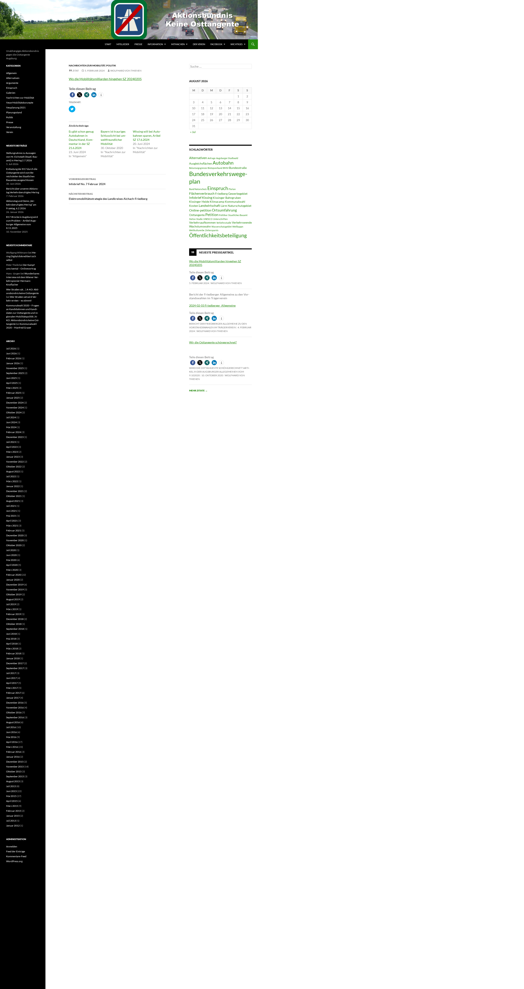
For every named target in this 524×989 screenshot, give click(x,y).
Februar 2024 (13, 432)
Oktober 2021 (13, 496)
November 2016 (15, 707)
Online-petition (200, 210)
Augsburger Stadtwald (227, 158)
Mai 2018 (11, 638)
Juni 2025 (11, 378)
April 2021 (12, 520)
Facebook (216, 44)
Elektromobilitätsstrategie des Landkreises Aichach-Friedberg (108, 196)
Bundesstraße (238, 167)
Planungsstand (14, 112)
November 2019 (15, 589)
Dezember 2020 (15, 535)
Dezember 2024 (15, 402)
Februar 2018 (13, 653)
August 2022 (13, 471)
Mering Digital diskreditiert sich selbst (21, 256)
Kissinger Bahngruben (227, 197)
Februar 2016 (13, 751)
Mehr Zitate (198, 390)
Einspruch (217, 188)
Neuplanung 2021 (16, 107)
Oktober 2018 (13, 623)
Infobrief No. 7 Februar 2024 (87, 181)
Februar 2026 (13, 358)
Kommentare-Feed (16, 856)
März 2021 (12, 525)
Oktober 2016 (13, 712)
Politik (111, 65)
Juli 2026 (11, 348)
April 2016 (12, 741)
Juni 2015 (11, 791)
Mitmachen (178, 44)
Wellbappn (237, 226)
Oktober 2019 (13, 594)
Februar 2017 (13, 692)
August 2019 (13, 599)
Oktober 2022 (13, 466)
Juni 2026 (11, 353)
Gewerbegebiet (237, 193)
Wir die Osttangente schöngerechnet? (213, 342)
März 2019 (12, 609)
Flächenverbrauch (202, 193)
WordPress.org (14, 861)
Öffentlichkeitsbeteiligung (218, 235)
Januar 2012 (13, 825)
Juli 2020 (11, 550)
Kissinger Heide (199, 201)
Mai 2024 (11, 427)
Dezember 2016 (15, 702)
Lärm (224, 205)
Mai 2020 (11, 560)
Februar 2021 (13, 530)
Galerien (10, 92)
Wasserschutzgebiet (221, 226)
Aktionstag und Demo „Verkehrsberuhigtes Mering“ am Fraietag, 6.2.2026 (21, 204)
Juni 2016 (11, 732)
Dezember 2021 (15, 491)
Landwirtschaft (209, 205)
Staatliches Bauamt (237, 215)
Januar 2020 (13, 579)
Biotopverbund (215, 168)
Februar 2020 (13, 574)
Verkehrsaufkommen (202, 222)
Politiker (223, 215)
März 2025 (12, 387)
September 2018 (15, 628)
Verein (9, 132)
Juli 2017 (11, 673)
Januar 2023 (13, 456)
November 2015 (15, 766)
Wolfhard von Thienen (125, 70)
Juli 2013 (11, 820)
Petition (211, 214)
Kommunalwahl (235, 201)
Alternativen (198, 158)
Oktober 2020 (13, 545)
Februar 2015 (13, 810)
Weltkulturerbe (196, 230)
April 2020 (12, 564)
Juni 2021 (11, 510)
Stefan (192, 219)
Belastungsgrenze (198, 168)
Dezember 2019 (15, 584)
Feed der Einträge (15, 851)
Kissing (207, 197)
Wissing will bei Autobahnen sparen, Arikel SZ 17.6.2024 (147, 135)
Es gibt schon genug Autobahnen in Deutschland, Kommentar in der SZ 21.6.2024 (81, 140)
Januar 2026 (13, 363)
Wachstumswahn (200, 226)
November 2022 (15, 461)
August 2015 (13, 781)
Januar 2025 (13, 397)
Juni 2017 (11, 678)
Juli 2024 (11, 417)
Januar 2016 (13, 756)
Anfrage (212, 158)
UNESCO (207, 219)
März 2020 (12, 569)
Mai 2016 (11, 737)
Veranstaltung (13, 127)
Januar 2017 (13, 697)
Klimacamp (217, 201)
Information (155, 44)
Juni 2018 (11, 633)
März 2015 (12, 805)
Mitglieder (122, 44)
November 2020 (15, 540)
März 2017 (12, 687)
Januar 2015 (13, 815)
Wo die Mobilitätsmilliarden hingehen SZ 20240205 (105, 79)
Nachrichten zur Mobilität (87, 65)
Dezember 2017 (15, 663)
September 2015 (15, 776)
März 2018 (12, 648)
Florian (232, 189)
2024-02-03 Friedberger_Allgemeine (212, 305)
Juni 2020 (11, 555)
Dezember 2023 (15, 437)
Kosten (193, 205)
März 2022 (12, 481)
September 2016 (15, 717)
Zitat (75, 70)
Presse (138, 44)
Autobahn (223, 163)
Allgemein (11, 73)
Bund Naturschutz (198, 189)
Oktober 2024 (13, 412)
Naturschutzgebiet (239, 205)
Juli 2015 (11, 786)
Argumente (12, 82)
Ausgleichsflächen (200, 163)
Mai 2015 (11, 796)
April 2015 (12, 801)
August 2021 (13, 500)
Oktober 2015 (13, 771)
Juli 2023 (11, 441)
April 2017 (12, 682)
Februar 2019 (13, 614)
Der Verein (199, 44)
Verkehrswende (242, 222)
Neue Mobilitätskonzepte (19, 102)
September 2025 (15, 373)
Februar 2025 (13, 392)
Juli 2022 (11, 476)
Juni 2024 (11, 422)
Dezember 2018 (15, 619)
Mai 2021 (11, 515)
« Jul (193, 132)
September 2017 (15, 668)
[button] (72, 94)
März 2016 (12, 746)
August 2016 (13, 722)
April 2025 (12, 382)
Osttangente (197, 215)
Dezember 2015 (15, 761)
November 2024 (15, 407)
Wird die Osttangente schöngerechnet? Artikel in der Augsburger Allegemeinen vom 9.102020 (219, 371)
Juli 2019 (11, 604)
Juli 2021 (11, 505)
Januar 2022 (13, 486)
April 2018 (12, 643)
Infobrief (195, 197)
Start (108, 44)
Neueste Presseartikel (216, 252)
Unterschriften (220, 219)
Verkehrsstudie (223, 222)
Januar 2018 (13, 658)
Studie (199, 219)
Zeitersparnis (211, 230)
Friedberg (221, 193)
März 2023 (12, 451)
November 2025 (15, 368)
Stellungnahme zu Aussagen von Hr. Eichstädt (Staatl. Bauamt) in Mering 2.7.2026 (22, 156)
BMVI (225, 168)
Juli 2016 (11, 727)
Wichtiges (236, 44)
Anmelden (11, 846)
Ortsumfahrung (224, 210)
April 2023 (12, 446)
